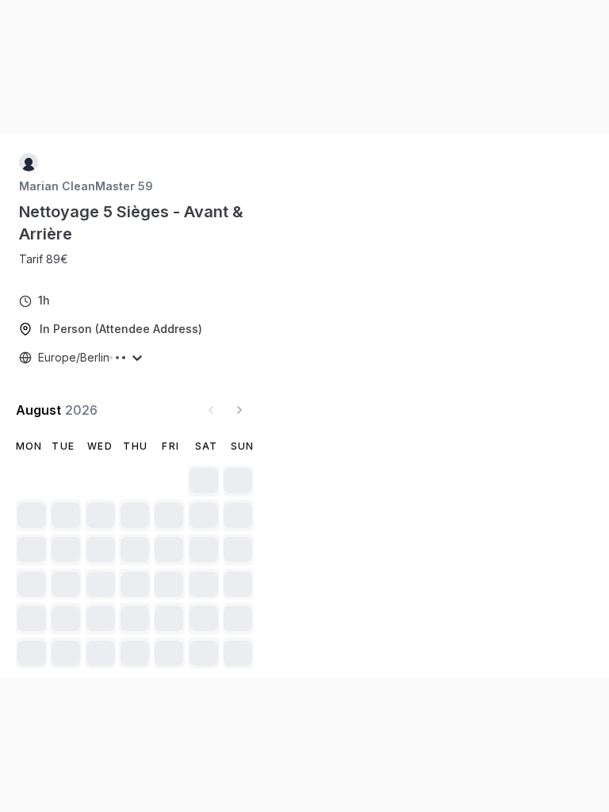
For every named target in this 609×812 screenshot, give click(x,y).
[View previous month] (211, 410)
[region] (50, 259)
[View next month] (239, 410)
